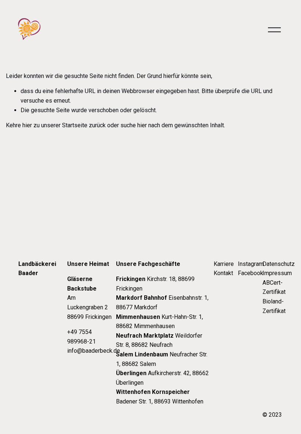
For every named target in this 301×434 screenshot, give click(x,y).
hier (27, 125)
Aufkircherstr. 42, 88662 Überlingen (162, 378)
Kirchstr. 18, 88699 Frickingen (155, 283)
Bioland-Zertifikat (274, 306)
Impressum (277, 273)
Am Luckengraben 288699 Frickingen (89, 297)
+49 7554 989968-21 (81, 336)
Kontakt (223, 273)
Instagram (251, 263)
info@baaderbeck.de (93, 350)
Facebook (250, 273)
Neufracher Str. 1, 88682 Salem (161, 359)
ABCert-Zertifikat (274, 287)
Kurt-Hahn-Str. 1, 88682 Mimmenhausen (159, 321)
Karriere (224, 263)
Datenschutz (278, 263)
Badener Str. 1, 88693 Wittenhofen (159, 396)
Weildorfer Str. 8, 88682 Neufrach (159, 340)
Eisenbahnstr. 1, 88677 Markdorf (162, 302)
